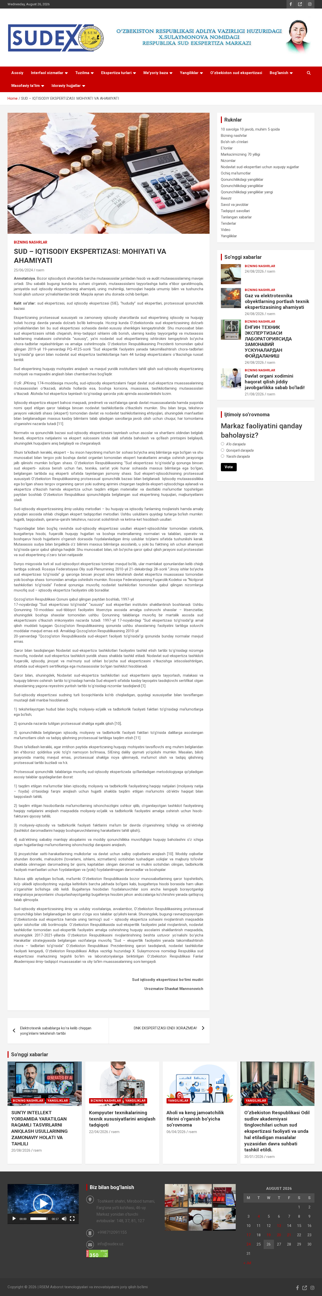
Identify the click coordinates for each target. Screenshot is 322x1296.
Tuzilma (82, 73)
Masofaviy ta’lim (25, 85)
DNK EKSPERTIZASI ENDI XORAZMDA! (165, 1028)
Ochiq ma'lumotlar (236, 173)
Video (225, 229)
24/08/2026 (254, 271)
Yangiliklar (189, 73)
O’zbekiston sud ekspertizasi (236, 73)
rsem (40, 270)
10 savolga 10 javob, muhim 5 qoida (250, 129)
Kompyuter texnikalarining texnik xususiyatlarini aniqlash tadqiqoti (122, 1119)
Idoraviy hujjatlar (66, 85)
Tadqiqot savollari (235, 211)
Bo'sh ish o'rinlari (234, 142)
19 (269, 1235)
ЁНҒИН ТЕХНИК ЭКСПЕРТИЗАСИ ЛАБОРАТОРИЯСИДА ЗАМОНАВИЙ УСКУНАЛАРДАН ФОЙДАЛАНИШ (268, 341)
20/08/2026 (20, 1150)
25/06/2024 (23, 270)
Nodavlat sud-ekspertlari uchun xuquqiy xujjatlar (260, 167)
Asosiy (17, 73)
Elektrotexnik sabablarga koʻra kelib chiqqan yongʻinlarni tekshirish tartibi (55, 1031)
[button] (43, 1204)
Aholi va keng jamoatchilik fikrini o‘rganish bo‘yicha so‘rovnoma (195, 1119)
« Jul (247, 1263)
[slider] (39, 1218)
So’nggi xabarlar (243, 257)
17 (249, 1235)
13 (279, 1225)
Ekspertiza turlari (116, 73)
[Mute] (64, 1218)
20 (279, 1235)
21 (289, 1235)
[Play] (14, 1218)
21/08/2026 (254, 394)
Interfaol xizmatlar (47, 73)
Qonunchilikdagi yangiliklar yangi (247, 192)
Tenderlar (228, 223)
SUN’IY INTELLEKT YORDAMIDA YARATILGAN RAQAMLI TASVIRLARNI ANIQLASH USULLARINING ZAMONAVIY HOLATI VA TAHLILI (39, 1128)
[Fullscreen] (72, 1218)
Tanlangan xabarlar (236, 217)
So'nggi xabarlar (29, 1054)
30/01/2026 (253, 1157)
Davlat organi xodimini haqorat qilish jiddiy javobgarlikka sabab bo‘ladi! (275, 381)
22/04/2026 (98, 1132)
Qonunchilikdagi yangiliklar (242, 179)
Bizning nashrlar (30, 242)
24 (249, 1244)
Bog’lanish (279, 73)
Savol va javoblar (235, 204)
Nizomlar (228, 160)
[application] (43, 1204)
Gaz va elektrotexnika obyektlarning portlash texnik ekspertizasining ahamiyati (277, 301)
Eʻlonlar (227, 148)
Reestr (226, 198)
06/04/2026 (176, 1132)
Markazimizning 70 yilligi (240, 154)
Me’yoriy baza (155, 73)
